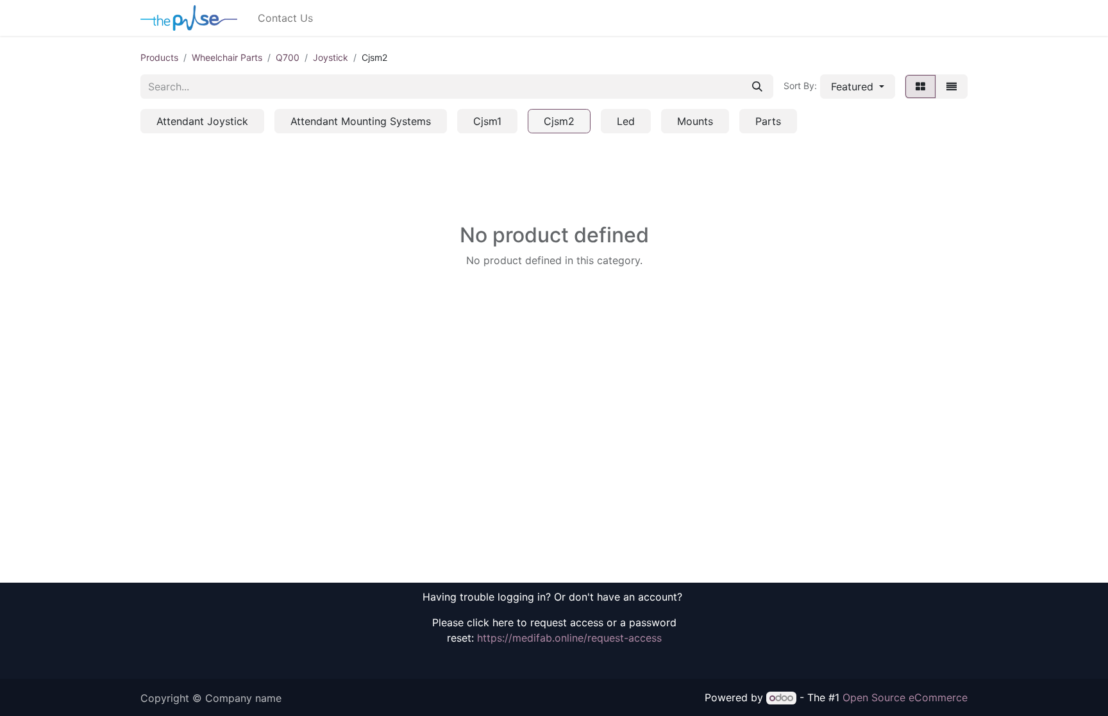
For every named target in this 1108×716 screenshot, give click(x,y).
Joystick (330, 57)
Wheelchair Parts (227, 57)
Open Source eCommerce (905, 697)
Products (159, 57)
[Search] (757, 86)
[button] (857, 86)
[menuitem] (285, 18)
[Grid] (920, 86)
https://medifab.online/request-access (569, 637)
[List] (952, 86)
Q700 (287, 57)
